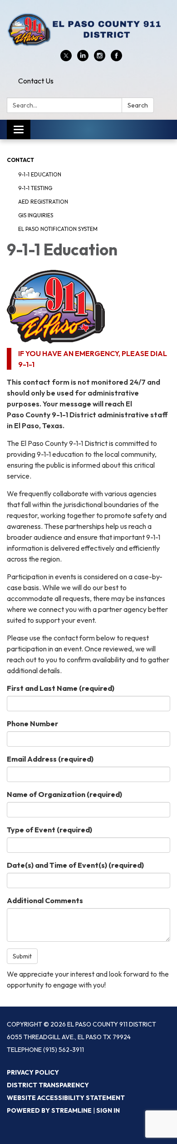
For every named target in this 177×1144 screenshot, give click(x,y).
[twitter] (66, 58)
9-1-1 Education (39, 174)
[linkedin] (82, 58)
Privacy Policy (33, 1072)
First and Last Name (60, 688)
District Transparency (48, 1085)
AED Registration (43, 201)
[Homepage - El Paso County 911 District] (88, 29)
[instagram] (99, 58)
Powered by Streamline (49, 1110)
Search (138, 105)
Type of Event (49, 829)
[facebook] (116, 58)
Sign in (108, 1110)
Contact (20, 159)
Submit (22, 956)
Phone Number (32, 723)
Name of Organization (64, 794)
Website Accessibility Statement (66, 1098)
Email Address (50, 758)
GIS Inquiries (35, 215)
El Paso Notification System (58, 228)
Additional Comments (45, 900)
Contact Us (36, 80)
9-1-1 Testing (35, 188)
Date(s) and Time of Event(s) (75, 865)
